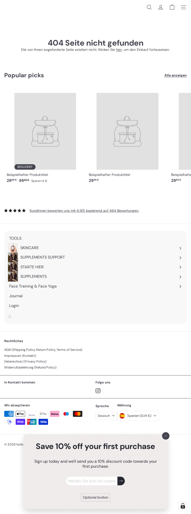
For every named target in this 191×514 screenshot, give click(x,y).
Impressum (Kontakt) (20, 356)
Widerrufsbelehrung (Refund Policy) (30, 367)
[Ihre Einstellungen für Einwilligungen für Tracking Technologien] (183, 506)
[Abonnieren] (121, 481)
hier (119, 49)
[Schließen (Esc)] (166, 436)
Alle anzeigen (175, 75)
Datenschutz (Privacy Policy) (25, 361)
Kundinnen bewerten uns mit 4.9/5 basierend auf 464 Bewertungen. (84, 210)
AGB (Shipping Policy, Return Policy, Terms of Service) (43, 350)
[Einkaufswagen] (172, 7)
